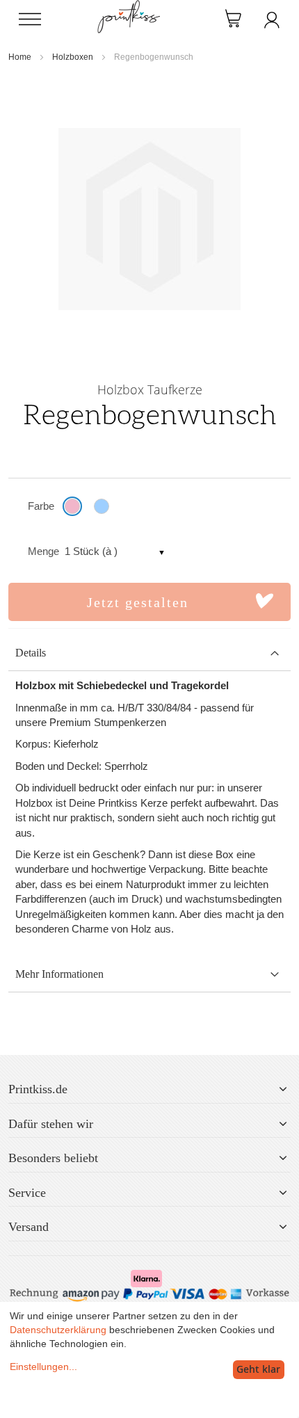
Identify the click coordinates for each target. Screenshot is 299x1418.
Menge (43, 551)
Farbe (41, 506)
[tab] (149, 653)
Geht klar (258, 1369)
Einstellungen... (43, 1366)
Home (19, 57)
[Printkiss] (128, 7)
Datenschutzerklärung (58, 1329)
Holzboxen (72, 57)
